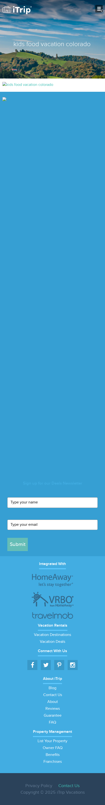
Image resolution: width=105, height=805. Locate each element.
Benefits (53, 754)
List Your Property (52, 741)
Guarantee (53, 715)
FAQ (52, 722)
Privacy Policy (38, 785)
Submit (17, 544)
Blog (52, 688)
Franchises (52, 761)
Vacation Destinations (52, 635)
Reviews (52, 708)
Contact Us (52, 695)
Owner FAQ (53, 748)
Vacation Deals (52, 641)
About (52, 701)
